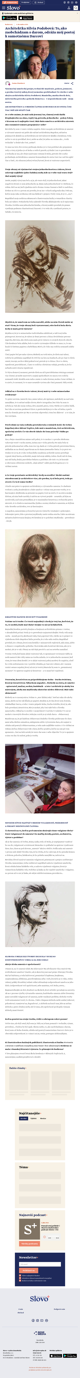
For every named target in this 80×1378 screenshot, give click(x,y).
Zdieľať (66, 83)
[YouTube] (72, 2)
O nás (20, 1309)
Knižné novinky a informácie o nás (34, 1281)
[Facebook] (65, 2)
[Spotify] (76, 2)
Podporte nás (59, 1309)
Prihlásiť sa (29, 1270)
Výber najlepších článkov (31, 1276)
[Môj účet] (69, 8)
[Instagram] (68, 2)
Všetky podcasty (29, 1244)
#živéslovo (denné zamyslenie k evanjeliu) (37, 1278)
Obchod (21, 1313)
